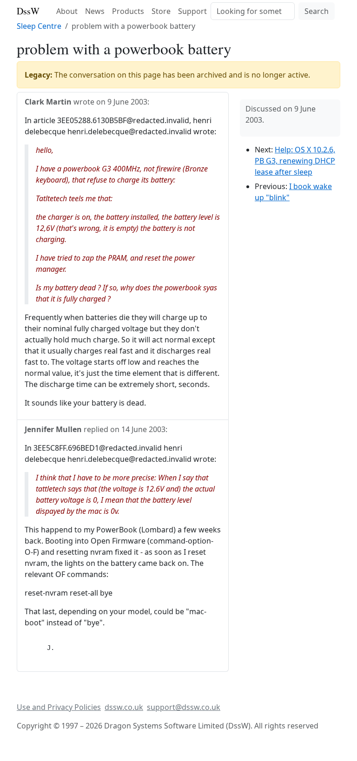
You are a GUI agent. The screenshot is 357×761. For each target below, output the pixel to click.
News (95, 11)
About (67, 11)
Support (192, 11)
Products (128, 11)
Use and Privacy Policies (59, 707)
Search (316, 11)
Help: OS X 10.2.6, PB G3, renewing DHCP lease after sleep (295, 160)
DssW (28, 11)
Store (161, 11)
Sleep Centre (39, 26)
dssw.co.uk (124, 707)
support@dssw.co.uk (183, 707)
